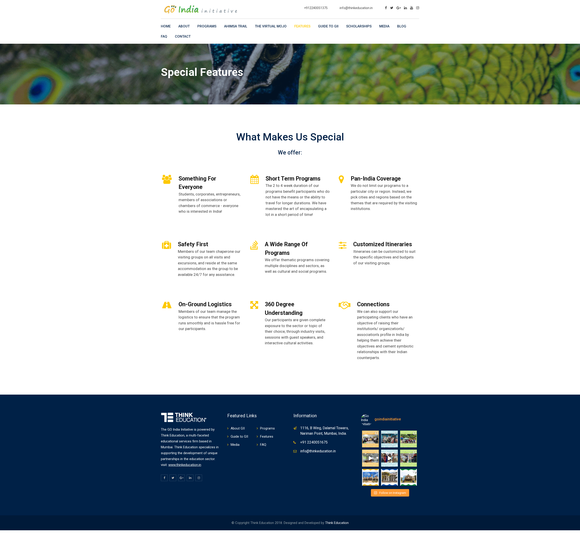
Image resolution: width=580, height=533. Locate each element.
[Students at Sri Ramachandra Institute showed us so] (389, 458)
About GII (238, 428)
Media (384, 26)
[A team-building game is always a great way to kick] (408, 458)
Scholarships (359, 26)
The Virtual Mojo (271, 26)
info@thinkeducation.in (356, 8)
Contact (183, 36)
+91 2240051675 (314, 442)
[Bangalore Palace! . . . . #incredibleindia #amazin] (370, 477)
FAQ (164, 36)
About (184, 26)
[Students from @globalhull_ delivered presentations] (370, 458)
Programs (206, 26)
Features (302, 26)
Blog (401, 26)
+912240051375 (316, 8)
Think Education (337, 523)
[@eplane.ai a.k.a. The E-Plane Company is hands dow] (389, 439)
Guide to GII (328, 26)
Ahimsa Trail (235, 26)
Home (166, 26)
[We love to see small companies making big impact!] (408, 439)
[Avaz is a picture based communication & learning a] (370, 439)
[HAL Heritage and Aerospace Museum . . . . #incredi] (408, 477)
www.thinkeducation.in (184, 465)
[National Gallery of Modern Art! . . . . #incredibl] (389, 477)
